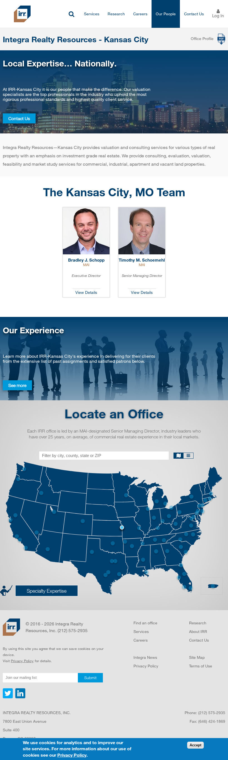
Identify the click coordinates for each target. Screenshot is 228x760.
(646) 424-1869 (211, 721)
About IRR (198, 631)
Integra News (145, 657)
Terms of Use (200, 666)
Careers (140, 13)
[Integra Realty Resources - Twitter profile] (8, 697)
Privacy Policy (22, 661)
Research (116, 13)
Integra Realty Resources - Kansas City (75, 39)
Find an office (145, 622)
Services (91, 13)
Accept (195, 745)
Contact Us (194, 13)
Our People (166, 13)
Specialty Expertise (46, 591)
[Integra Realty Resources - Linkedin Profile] (19, 697)
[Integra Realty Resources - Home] (11, 627)
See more (17, 385)
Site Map (197, 657)
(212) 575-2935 (211, 712)
